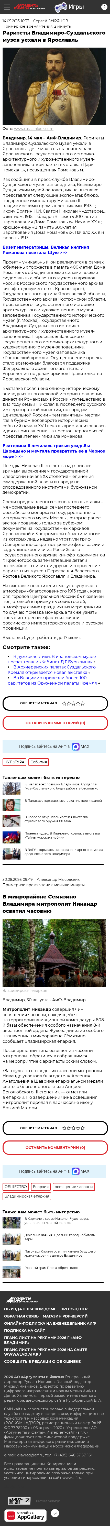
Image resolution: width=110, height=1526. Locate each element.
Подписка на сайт (24, 1330)
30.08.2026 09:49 (18, 879)
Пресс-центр (73, 1309)
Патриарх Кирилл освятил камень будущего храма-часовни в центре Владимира (60, 1253)
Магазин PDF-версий (65, 1316)
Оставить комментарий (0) (55, 723)
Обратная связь (21, 1316)
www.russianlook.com (33, 128)
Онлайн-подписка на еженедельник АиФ (50, 1323)
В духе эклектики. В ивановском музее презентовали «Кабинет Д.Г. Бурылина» (52, 659)
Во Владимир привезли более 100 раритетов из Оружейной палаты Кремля (52, 680)
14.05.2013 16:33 (16, 21)
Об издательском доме (30, 1309)
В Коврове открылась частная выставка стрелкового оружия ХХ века (56, 819)
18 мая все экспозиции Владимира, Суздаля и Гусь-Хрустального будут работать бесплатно (61, 786)
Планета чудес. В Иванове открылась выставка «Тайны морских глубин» (62, 835)
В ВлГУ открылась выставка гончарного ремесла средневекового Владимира (64, 852)
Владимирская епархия (25, 990)
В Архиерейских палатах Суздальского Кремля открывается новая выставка (52, 670)
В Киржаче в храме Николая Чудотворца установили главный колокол (57, 1221)
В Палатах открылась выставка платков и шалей (63, 801)
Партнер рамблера (48, 1500)
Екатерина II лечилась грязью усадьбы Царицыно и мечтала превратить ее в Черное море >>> (54, 451)
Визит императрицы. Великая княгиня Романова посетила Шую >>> (46, 250)
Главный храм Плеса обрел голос (51, 1268)
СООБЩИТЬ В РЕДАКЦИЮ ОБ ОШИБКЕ (42, 1361)
